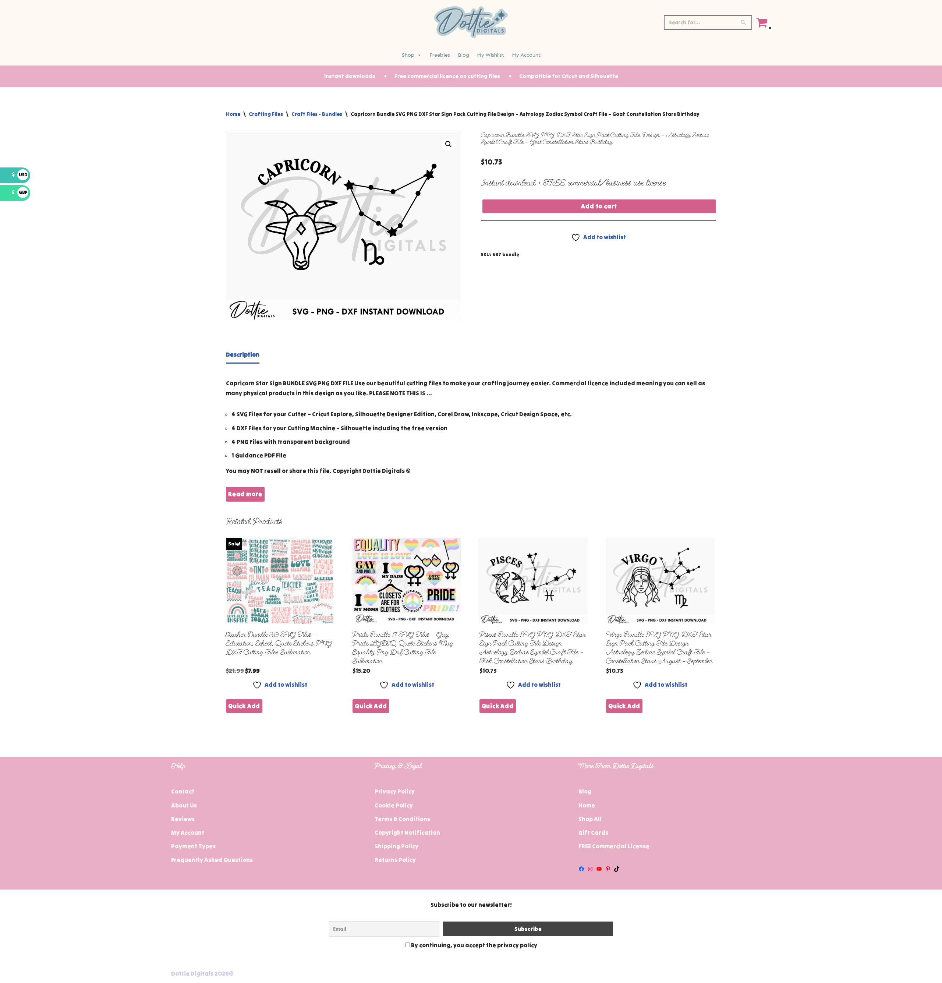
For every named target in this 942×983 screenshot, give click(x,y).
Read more (245, 494)
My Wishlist (490, 55)
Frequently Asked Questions (212, 859)
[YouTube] (599, 869)
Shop (408, 55)
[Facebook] (581, 869)
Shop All (590, 819)
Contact (182, 791)
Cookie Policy (394, 805)
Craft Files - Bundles (316, 114)
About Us (184, 805)
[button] (448, 144)
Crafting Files (266, 114)
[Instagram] (590, 869)
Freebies (439, 55)
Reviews (183, 819)
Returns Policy (395, 859)
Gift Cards (593, 832)
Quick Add (244, 706)
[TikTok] (617, 869)
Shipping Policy (396, 846)
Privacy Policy (395, 791)
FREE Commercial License (613, 846)
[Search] (744, 22)
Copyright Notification (407, 832)
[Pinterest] (608, 869)
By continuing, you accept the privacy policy (473, 945)
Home (233, 114)
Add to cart (599, 206)
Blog (463, 55)
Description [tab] (242, 354)
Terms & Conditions (402, 819)
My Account (526, 55)
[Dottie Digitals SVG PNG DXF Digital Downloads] (471, 22)
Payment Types (193, 846)
